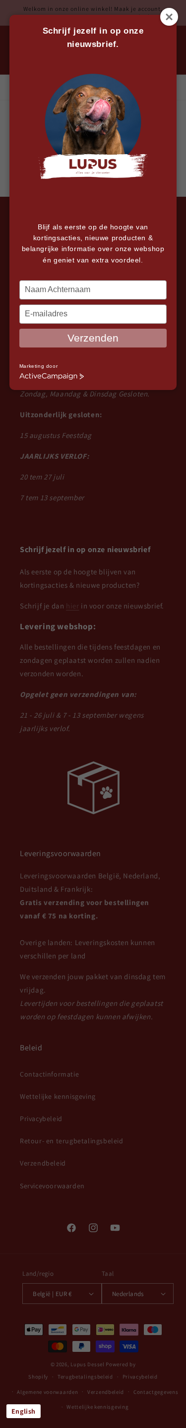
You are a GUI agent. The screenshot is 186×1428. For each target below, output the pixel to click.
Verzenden (93, 338)
